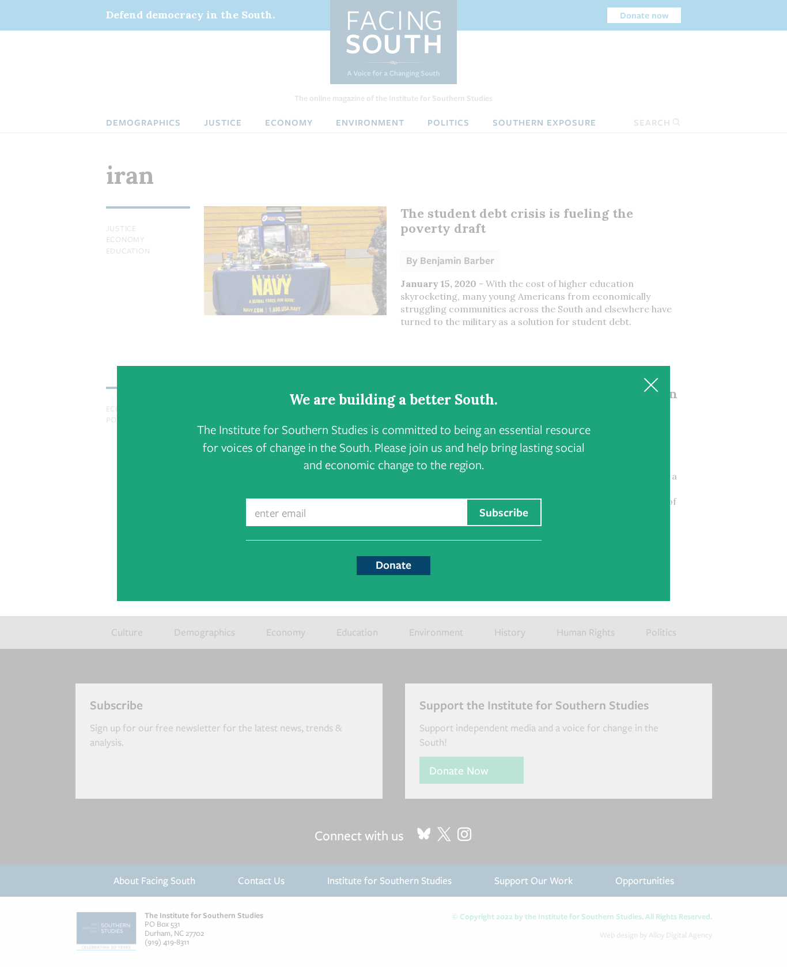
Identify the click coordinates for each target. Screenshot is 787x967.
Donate (393, 564)
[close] (651, 385)
